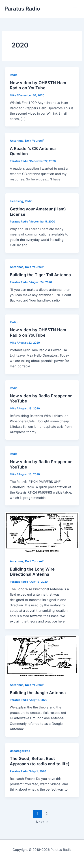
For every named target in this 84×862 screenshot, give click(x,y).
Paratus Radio (22, 8)
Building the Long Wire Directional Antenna (32, 572)
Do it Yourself (34, 140)
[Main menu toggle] (75, 8)
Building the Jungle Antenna (38, 692)
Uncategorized (20, 751)
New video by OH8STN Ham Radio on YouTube (38, 85)
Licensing (16, 201)
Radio (13, 75)
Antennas (16, 140)
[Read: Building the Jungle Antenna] (42, 656)
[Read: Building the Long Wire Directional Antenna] (42, 532)
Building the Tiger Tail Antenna (40, 274)
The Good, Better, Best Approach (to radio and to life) (39, 761)
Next (42, 822)
